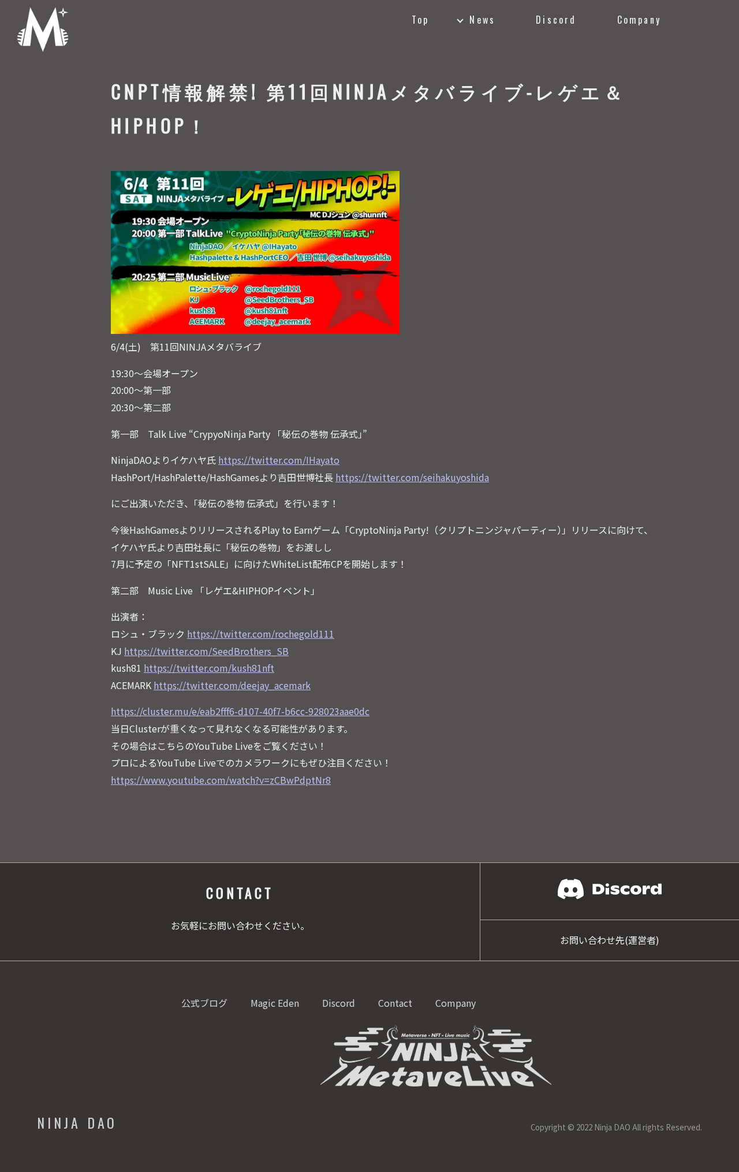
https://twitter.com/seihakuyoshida (412, 477)
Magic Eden (275, 1003)
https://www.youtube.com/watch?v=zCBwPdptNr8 (221, 780)
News (482, 20)
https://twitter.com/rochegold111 (260, 634)
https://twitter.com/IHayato (278, 460)
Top (421, 20)
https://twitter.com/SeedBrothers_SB (206, 651)
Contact (395, 1003)
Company (639, 20)
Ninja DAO (77, 1122)
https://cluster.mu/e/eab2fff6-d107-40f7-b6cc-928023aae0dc (240, 711)
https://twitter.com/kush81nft (209, 668)
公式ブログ (204, 1003)
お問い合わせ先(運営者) (609, 940)
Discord (556, 20)
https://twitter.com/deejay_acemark (232, 685)
